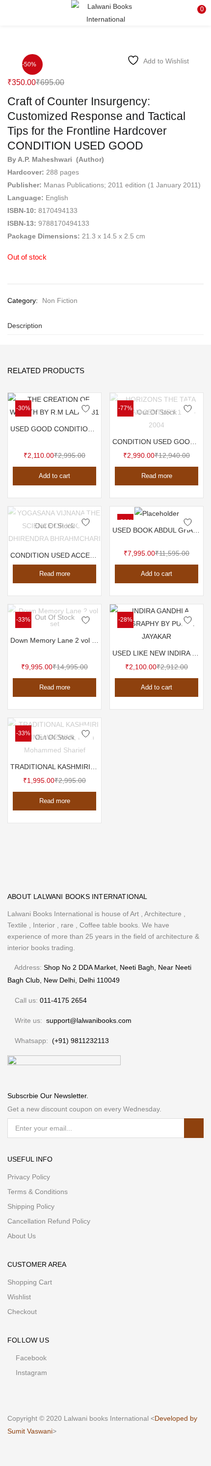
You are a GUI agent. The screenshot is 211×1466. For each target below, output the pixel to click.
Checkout (22, 1312)
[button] (196, 12)
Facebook (31, 1358)
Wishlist (19, 1297)
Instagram (31, 1372)
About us (21, 1236)
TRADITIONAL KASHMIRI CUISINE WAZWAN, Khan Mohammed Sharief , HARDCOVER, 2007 (54, 767)
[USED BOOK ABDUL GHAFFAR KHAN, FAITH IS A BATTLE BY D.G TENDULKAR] (156, 513)
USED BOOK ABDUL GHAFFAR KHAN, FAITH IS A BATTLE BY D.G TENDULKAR (156, 530)
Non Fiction (60, 300)
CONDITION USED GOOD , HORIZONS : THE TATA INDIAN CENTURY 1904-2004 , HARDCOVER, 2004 (156, 442)
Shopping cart (29, 1282)
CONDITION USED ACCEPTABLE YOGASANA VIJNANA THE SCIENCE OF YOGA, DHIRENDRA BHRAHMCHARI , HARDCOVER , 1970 (54, 555)
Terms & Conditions (37, 1192)
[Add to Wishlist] (86, 408)
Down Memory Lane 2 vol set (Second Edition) (54, 640)
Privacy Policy (28, 1177)
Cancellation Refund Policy (48, 1221)
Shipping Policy (30, 1206)
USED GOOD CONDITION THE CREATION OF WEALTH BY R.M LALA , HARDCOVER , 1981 (54, 429)
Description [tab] (24, 325)
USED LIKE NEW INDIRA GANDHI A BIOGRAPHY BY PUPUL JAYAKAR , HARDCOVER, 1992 (156, 653)
